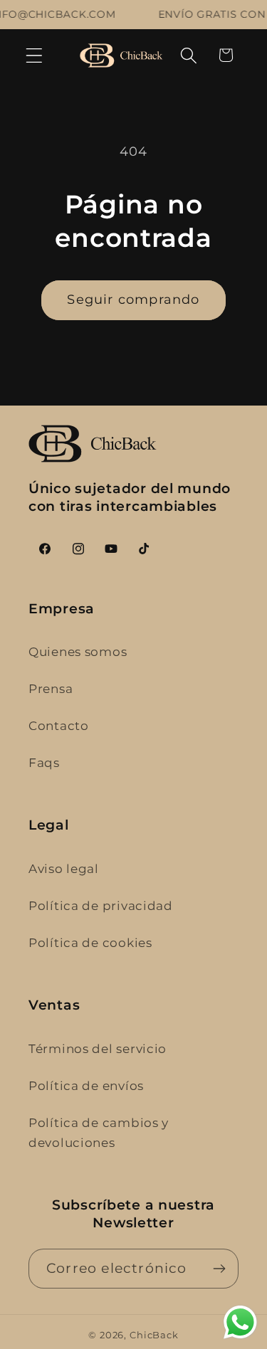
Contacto (58, 726)
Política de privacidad (100, 906)
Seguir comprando (133, 299)
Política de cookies (90, 943)
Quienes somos (77, 652)
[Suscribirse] (219, 1269)
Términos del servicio (97, 1049)
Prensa (50, 689)
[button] (34, 55)
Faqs (44, 763)
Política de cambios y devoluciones (98, 1133)
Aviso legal (63, 869)
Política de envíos (86, 1086)
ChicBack (154, 1334)
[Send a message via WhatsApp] (240, 1322)
